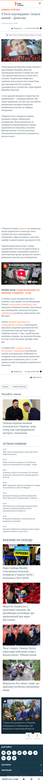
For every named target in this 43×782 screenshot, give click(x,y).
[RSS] (3, 758)
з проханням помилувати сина (22, 305)
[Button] (16, 28)
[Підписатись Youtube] (19, 753)
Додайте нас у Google (10, 779)
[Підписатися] (14, 758)
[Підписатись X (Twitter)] (14, 753)
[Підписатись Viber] (30, 753)
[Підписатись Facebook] (3, 753)
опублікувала (7, 313)
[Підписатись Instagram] (25, 753)
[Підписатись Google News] (9, 753)
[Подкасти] (31, 779)
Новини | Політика (10, 10)
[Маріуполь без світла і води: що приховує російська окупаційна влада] (21, 670)
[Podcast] (9, 758)
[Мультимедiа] (23, 779)
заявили (22, 229)
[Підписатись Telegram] (35, 753)
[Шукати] (38, 779)
